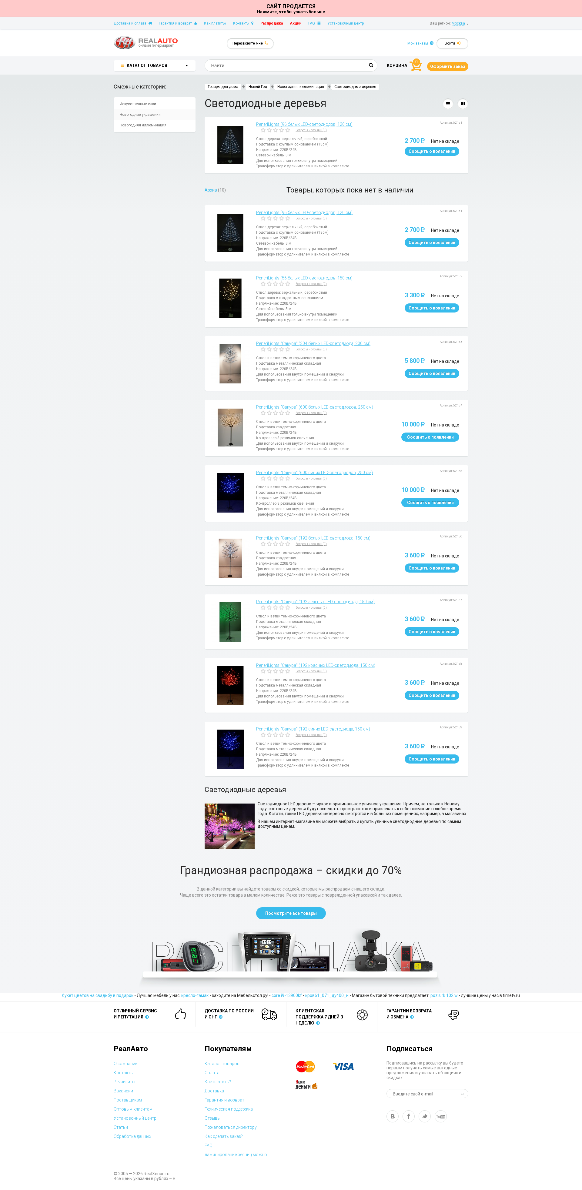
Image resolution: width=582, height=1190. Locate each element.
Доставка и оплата (131, 23)
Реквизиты (124, 1081)
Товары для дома (223, 87)
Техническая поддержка (229, 1109)
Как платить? (215, 23)
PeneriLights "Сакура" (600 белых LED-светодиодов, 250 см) (314, 407)
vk (392, 1116)
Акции (295, 23)
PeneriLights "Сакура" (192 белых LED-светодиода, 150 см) (313, 538)
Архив (211, 190)
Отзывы (212, 1118)
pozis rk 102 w (444, 995)
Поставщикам (128, 1100)
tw (425, 1116)
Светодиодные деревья (355, 87)
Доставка (214, 1090)
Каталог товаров (222, 1063)
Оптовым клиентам (133, 1109)
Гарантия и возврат (176, 23)
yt (441, 1116)
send (463, 1093)
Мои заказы (418, 43)
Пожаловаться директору (231, 1127)
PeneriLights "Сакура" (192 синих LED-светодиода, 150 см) (313, 729)
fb (409, 1116)
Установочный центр (345, 23)
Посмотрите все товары (291, 913)
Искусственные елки (138, 104)
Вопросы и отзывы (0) (311, 130)
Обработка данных (132, 1136)
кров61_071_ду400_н (327, 995)
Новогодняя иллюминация (143, 125)
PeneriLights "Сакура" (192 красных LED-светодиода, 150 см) (315, 665)
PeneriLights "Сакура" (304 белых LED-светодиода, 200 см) (313, 343)
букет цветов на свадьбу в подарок (97, 995)
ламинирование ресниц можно (236, 1154)
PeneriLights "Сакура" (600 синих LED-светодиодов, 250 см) (314, 472)
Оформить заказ (447, 66)
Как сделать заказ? (224, 1136)
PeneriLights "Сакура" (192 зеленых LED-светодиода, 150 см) (315, 601)
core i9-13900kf (287, 995)
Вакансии (123, 1090)
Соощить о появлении (432, 151)
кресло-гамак (195, 995)
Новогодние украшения (140, 114)
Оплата (212, 1072)
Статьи (121, 1127)
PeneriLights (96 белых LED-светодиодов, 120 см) (304, 124)
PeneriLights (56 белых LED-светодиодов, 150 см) (304, 278)
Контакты (242, 23)
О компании (126, 1063)
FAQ (312, 23)
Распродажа (271, 23)
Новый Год (258, 87)
